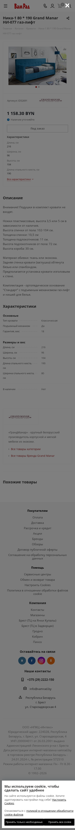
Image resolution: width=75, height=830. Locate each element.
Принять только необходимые (24, 822)
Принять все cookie (59, 822)
